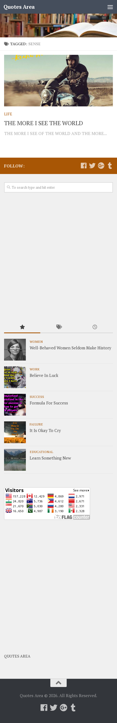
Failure (36, 424)
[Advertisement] (58, 257)
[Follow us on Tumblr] (109, 165)
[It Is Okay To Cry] (15, 432)
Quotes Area (19, 6)
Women (36, 341)
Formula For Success (49, 403)
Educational (41, 451)
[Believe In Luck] (15, 377)
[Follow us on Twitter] (92, 165)
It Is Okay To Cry (45, 430)
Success (37, 396)
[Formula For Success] (15, 405)
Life (8, 113)
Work (34, 369)
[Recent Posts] (95, 327)
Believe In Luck (44, 375)
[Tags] (58, 327)
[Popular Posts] (22, 327)
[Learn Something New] (15, 460)
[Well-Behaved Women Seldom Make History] (15, 350)
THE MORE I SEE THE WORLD (43, 123)
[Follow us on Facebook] (83, 165)
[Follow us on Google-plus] (101, 165)
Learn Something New (50, 458)
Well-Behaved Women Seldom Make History (70, 347)
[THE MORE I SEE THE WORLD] (58, 80)
